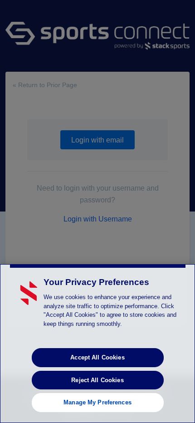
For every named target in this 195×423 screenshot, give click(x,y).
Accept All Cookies (97, 357)
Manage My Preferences (97, 402)
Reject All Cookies (97, 380)
